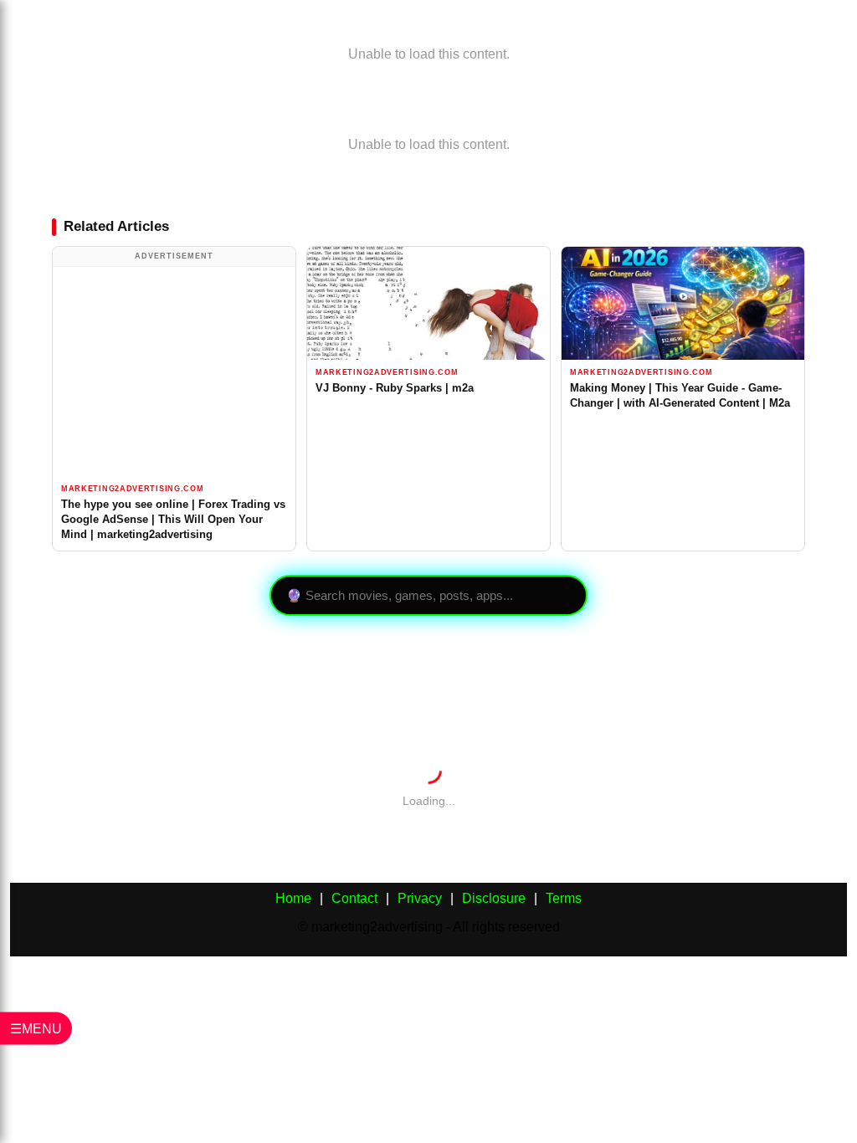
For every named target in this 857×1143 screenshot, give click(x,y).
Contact (354, 898)
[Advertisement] (174, 371)
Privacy (420, 898)
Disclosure (494, 898)
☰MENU (36, 1029)
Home (293, 898)
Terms (564, 898)
